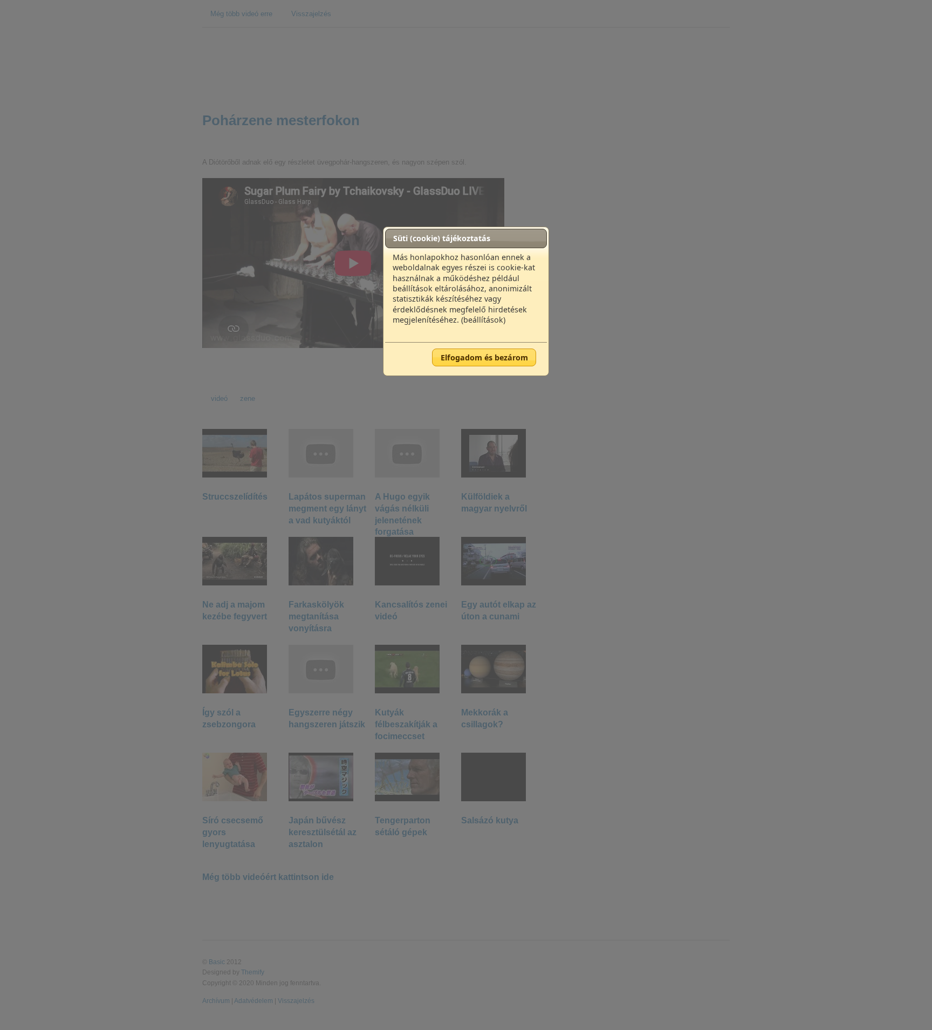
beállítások (483, 320)
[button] (484, 357)
